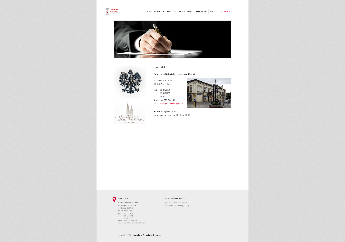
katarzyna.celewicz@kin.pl (171, 103)
